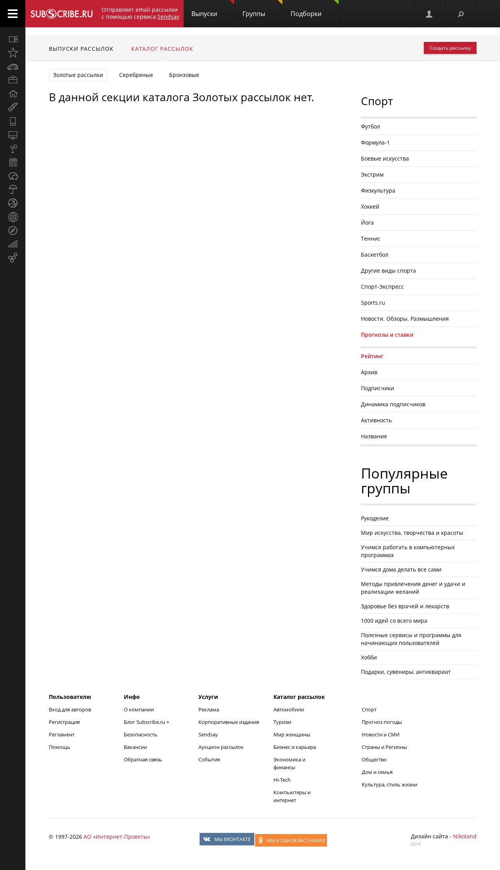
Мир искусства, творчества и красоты (412, 532)
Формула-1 (375, 142)
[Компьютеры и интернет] (12, 135)
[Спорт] (12, 203)
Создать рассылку (450, 48)
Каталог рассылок (162, 48)
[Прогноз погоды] (12, 189)
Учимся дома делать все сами (401, 569)
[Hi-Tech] (12, 121)
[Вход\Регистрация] (429, 13)
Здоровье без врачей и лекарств (405, 606)
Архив (369, 372)
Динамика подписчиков (393, 404)
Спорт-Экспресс (382, 286)
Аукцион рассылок (221, 746)
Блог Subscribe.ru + (147, 721)
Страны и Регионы (384, 746)
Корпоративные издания (228, 721)
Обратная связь (143, 759)
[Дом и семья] (12, 94)
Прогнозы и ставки (387, 334)
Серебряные (136, 75)
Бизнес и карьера (294, 746)
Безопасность (140, 734)
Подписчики (377, 388)
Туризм (282, 721)
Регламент (62, 734)
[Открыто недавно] (12, 53)
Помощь (59, 746)
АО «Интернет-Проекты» (117, 836)
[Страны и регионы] (12, 217)
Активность (376, 420)
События (209, 759)
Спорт (369, 709)
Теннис (370, 238)
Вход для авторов (70, 709)
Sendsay (208, 734)
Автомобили (288, 709)
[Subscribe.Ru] (61, 13)
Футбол (370, 126)
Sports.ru (373, 302)
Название (374, 436)
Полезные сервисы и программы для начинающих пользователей (411, 639)
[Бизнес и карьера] (12, 80)
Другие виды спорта (388, 270)
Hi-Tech (282, 779)
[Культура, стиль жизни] (12, 148)
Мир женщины (291, 734)
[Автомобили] (12, 66)
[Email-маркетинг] (12, 258)
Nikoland (465, 836)
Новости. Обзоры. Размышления (405, 318)
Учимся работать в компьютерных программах (408, 551)
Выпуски (204, 13)
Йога (367, 222)
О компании (139, 709)
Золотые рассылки (78, 75)
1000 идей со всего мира (394, 620)
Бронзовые (184, 75)
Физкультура (378, 190)
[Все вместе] (12, 39)
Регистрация (64, 721)
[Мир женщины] (12, 107)
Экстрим (372, 174)
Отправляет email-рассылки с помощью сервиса (140, 13)
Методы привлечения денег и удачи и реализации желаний (413, 587)
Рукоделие (375, 518)
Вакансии (135, 746)
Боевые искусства (385, 158)
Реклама (208, 709)
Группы (254, 13)
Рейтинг (372, 356)
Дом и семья (377, 771)
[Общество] (12, 176)
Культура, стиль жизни (389, 784)
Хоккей (370, 206)
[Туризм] (12, 230)
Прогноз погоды (382, 721)
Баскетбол (374, 254)
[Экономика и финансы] (12, 244)
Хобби (369, 657)
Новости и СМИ (381, 734)
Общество (374, 759)
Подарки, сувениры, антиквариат (406, 671)
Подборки (306, 13)
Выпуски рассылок (81, 48)
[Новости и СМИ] (12, 162)
